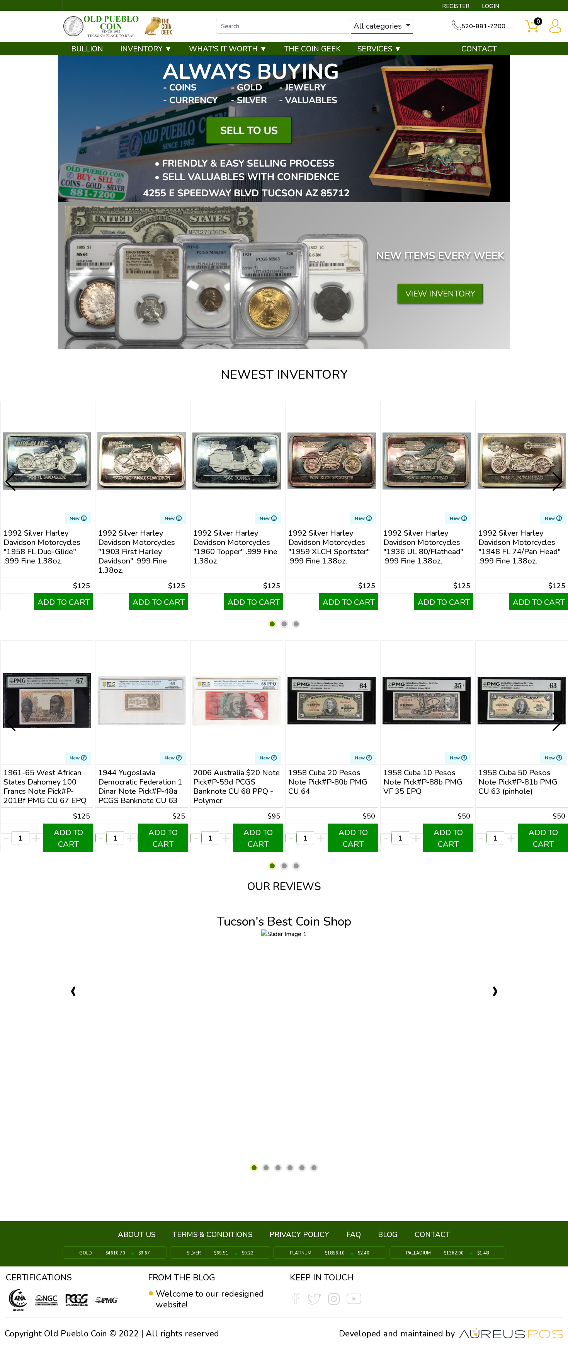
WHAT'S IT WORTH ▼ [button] (228, 49)
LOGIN (490, 6)
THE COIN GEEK (312, 49)
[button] (272, 624)
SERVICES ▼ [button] (379, 49)
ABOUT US (136, 1235)
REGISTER (455, 6)
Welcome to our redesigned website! (210, 1299)
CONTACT (479, 49)
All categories (379, 26)
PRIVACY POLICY (299, 1235)
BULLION (87, 49)
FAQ (353, 1235)
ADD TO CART (63, 602)
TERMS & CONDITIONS (212, 1235)
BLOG (388, 1235)
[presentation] (11, 475)
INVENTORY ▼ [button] (146, 49)
